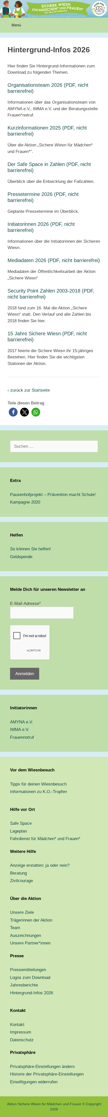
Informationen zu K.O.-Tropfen (38, 791)
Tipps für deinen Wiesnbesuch (38, 784)
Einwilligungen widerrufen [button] (34, 1082)
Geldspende (21, 556)
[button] (13, 412)
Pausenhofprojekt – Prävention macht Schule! (53, 494)
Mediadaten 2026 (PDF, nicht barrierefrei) (54, 260)
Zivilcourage (21, 880)
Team (15, 927)
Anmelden (24, 673)
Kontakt (17, 1024)
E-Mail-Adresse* (25, 603)
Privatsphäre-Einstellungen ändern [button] (42, 1066)
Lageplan (18, 831)
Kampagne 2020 (25, 502)
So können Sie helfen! (30, 549)
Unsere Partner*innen (30, 943)
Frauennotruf (22, 737)
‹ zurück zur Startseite (29, 390)
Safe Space (21, 823)
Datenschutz (22, 1040)
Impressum (20, 1032)
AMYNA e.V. (21, 722)
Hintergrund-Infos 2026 (31, 992)
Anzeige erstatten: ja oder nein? (40, 865)
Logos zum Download (30, 977)
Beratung (18, 873)
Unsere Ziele (22, 912)
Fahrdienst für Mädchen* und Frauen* (45, 838)
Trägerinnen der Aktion (31, 920)
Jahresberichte (24, 985)
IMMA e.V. (19, 729)
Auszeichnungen (25, 935)
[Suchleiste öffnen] (100, 25)
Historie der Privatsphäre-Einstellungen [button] (47, 1074)
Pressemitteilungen (28, 969)
